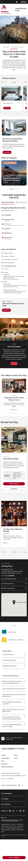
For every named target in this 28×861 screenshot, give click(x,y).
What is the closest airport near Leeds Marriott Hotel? (13, 710)
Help (2, 831)
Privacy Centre (20, 826)
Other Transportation (9, 588)
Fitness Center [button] (8, 237)
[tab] (7, 202)
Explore (14, 363)
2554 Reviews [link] (7, 13)
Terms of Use (20, 824)
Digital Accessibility (5, 829)
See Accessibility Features (9, 266)
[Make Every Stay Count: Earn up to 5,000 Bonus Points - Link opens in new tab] (14, 173)
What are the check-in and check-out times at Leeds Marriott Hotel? (12, 682)
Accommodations (5, 758)
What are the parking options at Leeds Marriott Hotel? (13, 695)
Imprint (15, 758)
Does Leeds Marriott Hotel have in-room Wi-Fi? (12, 703)
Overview (3, 755)
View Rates (7, 108)
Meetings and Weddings (7, 766)
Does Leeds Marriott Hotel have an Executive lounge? (12, 725)
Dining (2, 761)
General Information (8, 654)
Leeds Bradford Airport (9, 579)
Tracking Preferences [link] (5, 824)
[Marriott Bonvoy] (23, 2)
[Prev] (3, 82)
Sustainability (7, 215)
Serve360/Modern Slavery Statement (14, 828)
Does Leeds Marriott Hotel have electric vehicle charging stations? (11, 718)
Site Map (13, 829)
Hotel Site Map (20, 829)
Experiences (4, 763)
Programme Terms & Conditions (8, 826)
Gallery (16, 755)
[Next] (24, 82)
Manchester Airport (8, 583)
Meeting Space (8, 233)
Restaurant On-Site (9, 219)
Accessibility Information (9, 660)
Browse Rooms (14, 483)
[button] (17, 2)
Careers (13, 824)
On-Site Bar (7, 228)
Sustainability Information (9, 666)
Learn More (7, 152)
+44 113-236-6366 (9, 575)
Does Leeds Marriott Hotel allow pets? (13, 689)
